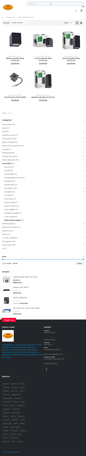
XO (13, 441)
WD (20, 434)
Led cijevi (7, 171)
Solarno (5, 234)
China (6, 387)
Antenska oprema (8, 135)
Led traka (7, 195)
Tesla (6, 431)
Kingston (21, 405)
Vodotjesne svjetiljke (11, 213)
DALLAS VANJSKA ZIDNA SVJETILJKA (71, 59)
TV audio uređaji (8, 238)
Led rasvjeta (6, 163)
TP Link (14, 431)
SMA (22, 423)
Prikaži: (66, 23)
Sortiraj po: (6, 23)
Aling (6, 384)
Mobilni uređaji (7, 224)
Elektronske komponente (11, 146)
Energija (5, 149)
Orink (21, 416)
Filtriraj (79, 263)
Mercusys (16, 412)
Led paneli (8, 181)
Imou (5, 405)
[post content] (15, 40)
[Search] (51, 3)
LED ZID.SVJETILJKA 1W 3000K (15, 97)
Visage (23, 431)
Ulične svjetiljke (9, 209)
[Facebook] (76, 10)
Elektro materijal (8, 142)
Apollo (14, 384)
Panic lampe (8, 199)
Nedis (13, 416)
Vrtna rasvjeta (9, 217)
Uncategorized (7, 241)
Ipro (13, 405)
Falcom (6, 394)
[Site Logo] (8, 7)
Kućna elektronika (8, 160)
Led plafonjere (9, 185)
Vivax (6, 434)
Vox (13, 434)
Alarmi (4, 128)
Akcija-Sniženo (7, 124)
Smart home (6, 231)
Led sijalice (8, 192)
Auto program (7, 139)
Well (5, 438)
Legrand (6, 409)
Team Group (15, 427)
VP (3, 248)
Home (16, 402)
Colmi (14, 387)
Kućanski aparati (8, 156)
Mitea (5, 416)
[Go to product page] (6, 279)
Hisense (7, 402)
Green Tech (7, 398)
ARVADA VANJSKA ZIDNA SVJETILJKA (15, 59)
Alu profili (7, 167)
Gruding (18, 398)
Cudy (22, 387)
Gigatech (16, 394)
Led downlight (9, 174)
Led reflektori (9, 188)
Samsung (7, 423)
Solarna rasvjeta (10, 206)
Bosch (22, 384)
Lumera (6, 412)
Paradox (6, 420)
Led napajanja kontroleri (13, 178)
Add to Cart (16, 51)
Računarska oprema (9, 227)
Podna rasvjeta (9, 202)
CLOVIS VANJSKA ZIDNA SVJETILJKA (43, 59)
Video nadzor (7, 245)
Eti (21, 391)
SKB (16, 423)
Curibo (6, 391)
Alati (3, 132)
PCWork (15, 420)
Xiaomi (6, 441)
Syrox (5, 427)
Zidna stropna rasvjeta (15, 56)
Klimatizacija (6, 153)
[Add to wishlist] (25, 31)
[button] (81, 10)
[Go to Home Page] (2, 17)
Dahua (14, 391)
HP (23, 402)
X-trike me (14, 438)
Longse (15, 409)
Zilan (20, 441)
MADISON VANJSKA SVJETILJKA (43, 97)
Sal (23, 420)
